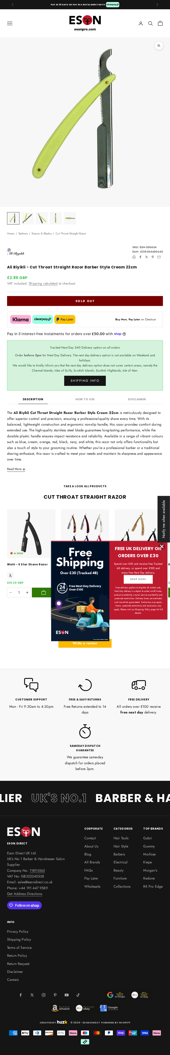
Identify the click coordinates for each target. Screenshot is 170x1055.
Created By (48, 1022)
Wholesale (92, 886)
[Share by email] (159, 257)
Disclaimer (137, 399)
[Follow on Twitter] (32, 995)
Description (33, 399)
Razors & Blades (41, 233)
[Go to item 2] (27, 218)
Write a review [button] (85, 643)
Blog (87, 854)
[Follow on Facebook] (20, 995)
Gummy (149, 846)
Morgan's (150, 870)
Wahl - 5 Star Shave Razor (27, 564)
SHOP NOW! (138, 579)
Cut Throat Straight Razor (71, 233)
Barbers (23, 233)
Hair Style (121, 846)
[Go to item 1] (13, 218)
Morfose (149, 854)
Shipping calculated (43, 283)
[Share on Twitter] (146, 257)
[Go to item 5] (70, 218)
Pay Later (91, 878)
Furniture (120, 878)
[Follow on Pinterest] (55, 995)
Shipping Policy (19, 939)
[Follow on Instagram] (43, 995)
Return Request (18, 963)
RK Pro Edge (153, 886)
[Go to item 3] (41, 218)
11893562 (37, 870)
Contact (90, 838)
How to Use (85, 399)
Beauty (119, 870)
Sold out (85, 301)
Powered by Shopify (115, 1022)
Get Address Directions (24, 893)
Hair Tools (121, 838)
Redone (149, 878)
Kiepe (147, 862)
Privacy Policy (17, 931)
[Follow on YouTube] (66, 995)
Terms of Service (19, 947)
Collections (122, 886)
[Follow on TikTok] (78, 995)
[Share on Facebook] (140, 257)
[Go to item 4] (56, 218)
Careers (13, 979)
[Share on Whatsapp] (134, 257)
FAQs (88, 870)
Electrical (121, 862)
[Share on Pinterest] (153, 257)
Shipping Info (85, 380)
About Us (91, 846)
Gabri (147, 838)
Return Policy (17, 955)
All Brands (92, 862)
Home (11, 233)
